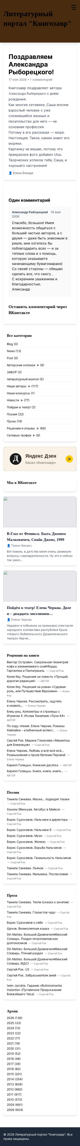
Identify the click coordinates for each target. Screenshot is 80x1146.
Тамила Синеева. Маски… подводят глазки (38, 799)
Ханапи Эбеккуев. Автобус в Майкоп (34, 809)
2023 (10, 1033)
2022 (10, 1038)
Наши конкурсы (18, 393)
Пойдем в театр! (19, 407)
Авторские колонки (21, 365)
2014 (10, 1079)
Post (10, 358)
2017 (10, 1064)
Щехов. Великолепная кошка (28, 928)
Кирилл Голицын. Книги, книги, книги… (35, 771)
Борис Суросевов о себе (25, 922)
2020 (10, 1048)
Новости (13, 400)
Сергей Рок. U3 (18, 969)
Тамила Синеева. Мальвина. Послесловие (38, 874)
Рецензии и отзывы (21, 428)
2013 (10, 1084)
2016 (10, 1069)
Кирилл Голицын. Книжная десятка (33, 765)
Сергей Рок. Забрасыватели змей (32, 975)
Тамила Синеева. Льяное (25, 868)
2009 (10, 1104)
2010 (10, 1099)
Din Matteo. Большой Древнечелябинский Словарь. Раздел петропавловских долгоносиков (37, 939)
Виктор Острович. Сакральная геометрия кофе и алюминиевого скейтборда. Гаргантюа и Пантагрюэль (37, 666)
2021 (10, 1043)
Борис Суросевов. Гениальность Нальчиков (39, 858)
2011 (10, 1094)
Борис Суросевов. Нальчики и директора (37, 819)
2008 (10, 1110)
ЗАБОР (12, 372)
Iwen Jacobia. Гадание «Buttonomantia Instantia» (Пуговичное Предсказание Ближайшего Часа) (34, 990)
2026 (10, 1018)
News (11, 351)
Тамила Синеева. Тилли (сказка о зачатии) (38, 902)
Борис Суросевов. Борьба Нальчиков (35, 847)
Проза (11, 421)
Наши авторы (16, 386)
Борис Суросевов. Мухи (25, 835)
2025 (10, 1023)
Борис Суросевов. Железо (26, 841)
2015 (10, 1074)
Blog (10, 344)
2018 (10, 1058)
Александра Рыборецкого (27, 93)
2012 (10, 1089)
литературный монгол (23, 379)
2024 (10, 1028)
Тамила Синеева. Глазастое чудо (31, 912)
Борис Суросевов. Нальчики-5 (29, 830)
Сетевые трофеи (19, 435)
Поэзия (12, 414)
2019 (10, 1053)
